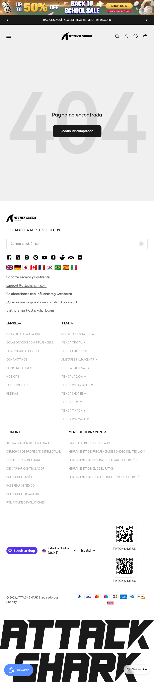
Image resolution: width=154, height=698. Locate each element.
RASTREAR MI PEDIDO (20, 485)
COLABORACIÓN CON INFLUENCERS (29, 342)
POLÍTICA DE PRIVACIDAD (22, 494)
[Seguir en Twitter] (18, 257)
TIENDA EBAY (71, 402)
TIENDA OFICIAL (73, 342)
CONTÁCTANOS (16, 359)
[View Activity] (77, 7)
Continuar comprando (77, 131)
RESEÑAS (12, 393)
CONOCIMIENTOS (17, 385)
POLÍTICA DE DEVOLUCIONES (25, 502)
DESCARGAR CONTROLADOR (25, 468)
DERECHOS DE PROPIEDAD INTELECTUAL (33, 451)
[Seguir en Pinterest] (35, 257)
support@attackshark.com (26, 286)
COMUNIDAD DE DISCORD (23, 351)
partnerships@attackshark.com (30, 310)
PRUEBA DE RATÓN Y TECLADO (89, 443)
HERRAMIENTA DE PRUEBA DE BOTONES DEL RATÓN (103, 460)
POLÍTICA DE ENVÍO (19, 477)
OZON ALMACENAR (75, 368)
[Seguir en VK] (80, 257)
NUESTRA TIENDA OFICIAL (78, 334)
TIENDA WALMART (75, 419)
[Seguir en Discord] (71, 257)
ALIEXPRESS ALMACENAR (79, 359)
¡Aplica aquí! (68, 302)
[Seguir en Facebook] (9, 257)
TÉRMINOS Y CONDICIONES (24, 460)
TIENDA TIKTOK (73, 410)
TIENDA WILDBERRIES (77, 385)
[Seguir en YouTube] (44, 257)
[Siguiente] (147, 19)
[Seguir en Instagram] (27, 257)
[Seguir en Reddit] (62, 257)
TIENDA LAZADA (73, 376)
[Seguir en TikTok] (53, 257)
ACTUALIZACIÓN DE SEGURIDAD (27, 443)
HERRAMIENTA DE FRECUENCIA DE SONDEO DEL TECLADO (107, 451)
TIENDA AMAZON (74, 351)
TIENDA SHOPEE (73, 393)
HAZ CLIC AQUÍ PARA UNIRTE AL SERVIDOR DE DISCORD (77, 19)
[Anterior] (7, 19)
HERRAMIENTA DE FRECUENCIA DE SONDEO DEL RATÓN (105, 477)
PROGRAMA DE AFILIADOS (23, 334)
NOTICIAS (12, 376)
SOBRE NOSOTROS (19, 368)
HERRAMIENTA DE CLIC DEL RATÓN (91, 468)
